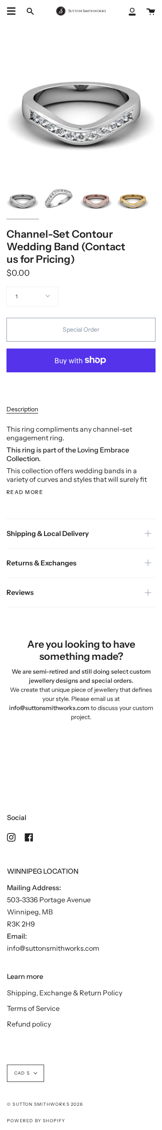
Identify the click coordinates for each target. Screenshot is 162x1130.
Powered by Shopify (36, 1121)
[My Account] (132, 11)
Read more (24, 492)
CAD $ (22, 1073)
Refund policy (29, 1024)
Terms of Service (33, 1008)
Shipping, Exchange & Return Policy (64, 992)
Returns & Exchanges (41, 563)
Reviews (20, 592)
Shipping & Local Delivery (47, 533)
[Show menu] (11, 11)
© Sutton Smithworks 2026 (45, 1104)
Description (22, 409)
